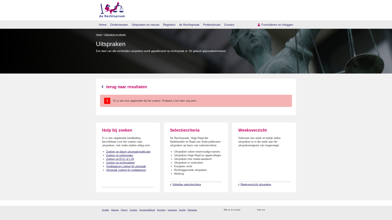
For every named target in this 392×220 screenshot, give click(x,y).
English (105, 210)
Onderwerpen (119, 24)
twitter (268, 210)
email (249, 210)
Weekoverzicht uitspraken (256, 184)
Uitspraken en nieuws (145, 24)
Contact (229, 24)
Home (103, 24)
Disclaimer (192, 210)
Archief (182, 210)
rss (244, 210)
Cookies (133, 210)
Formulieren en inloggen (277, 24)
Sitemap (115, 210)
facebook (274, 210)
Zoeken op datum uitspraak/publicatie (128, 151)
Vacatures (172, 210)
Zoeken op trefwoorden (119, 155)
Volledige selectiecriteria (186, 184)
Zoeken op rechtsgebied (120, 162)
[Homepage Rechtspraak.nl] (110, 9)
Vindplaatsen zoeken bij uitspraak (126, 166)
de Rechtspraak (189, 24)
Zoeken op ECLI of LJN (120, 159)
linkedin (284, 210)
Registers (169, 24)
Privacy (124, 210)
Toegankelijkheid (147, 210)
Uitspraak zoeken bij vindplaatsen (126, 170)
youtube (290, 210)
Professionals (211, 24)
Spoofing (161, 210)
